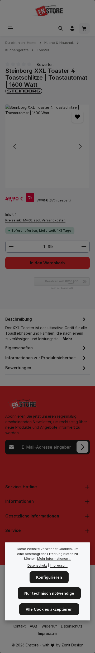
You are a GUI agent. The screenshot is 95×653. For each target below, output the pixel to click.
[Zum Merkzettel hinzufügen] (77, 117)
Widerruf (49, 626)
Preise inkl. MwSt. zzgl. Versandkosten (35, 220)
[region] (47, 146)
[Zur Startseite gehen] (47, 10)
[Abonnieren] (82, 447)
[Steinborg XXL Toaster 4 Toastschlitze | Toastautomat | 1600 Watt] (47, 146)
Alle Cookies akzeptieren (49, 609)
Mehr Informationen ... (54, 559)
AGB (33, 626)
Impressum (47, 633)
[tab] (46, 328)
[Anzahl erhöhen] (84, 247)
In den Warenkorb (47, 263)
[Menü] (10, 28)
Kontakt (19, 626)
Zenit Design (72, 645)
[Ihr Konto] (72, 28)
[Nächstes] (80, 146)
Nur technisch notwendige (49, 593)
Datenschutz (72, 626)
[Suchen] (60, 28)
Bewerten (45, 64)
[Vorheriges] (15, 146)
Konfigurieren (49, 577)
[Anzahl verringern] (11, 247)
